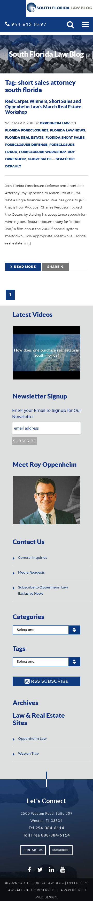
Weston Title (28, 753)
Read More (24, 266)
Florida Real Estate (24, 137)
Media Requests (31, 572)
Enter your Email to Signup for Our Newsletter (46, 414)
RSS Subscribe (49, 681)
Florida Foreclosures (26, 130)
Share (54, 266)
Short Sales (39, 159)
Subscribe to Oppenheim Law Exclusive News (43, 590)
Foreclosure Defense (26, 145)
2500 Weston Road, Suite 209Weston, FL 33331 (47, 817)
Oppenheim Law (54, 123)
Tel (46, 828)
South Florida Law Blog (41, 883)
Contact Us (33, 850)
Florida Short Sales (64, 137)
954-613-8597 (28, 24)
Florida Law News (67, 130)
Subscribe (60, 850)
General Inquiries (32, 557)
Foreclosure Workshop (42, 152)
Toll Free (46, 835)
